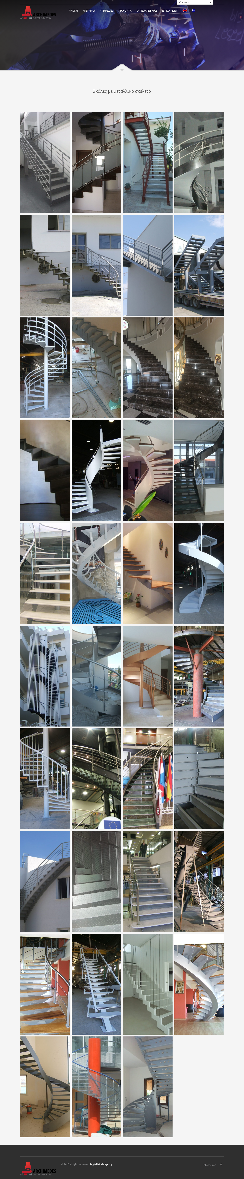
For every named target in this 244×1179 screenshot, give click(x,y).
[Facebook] (221, 1165)
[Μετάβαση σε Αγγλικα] (185, 10)
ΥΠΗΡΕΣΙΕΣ (106, 10)
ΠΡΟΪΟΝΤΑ (125, 10)
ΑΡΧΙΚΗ (73, 10)
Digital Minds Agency (101, 1164)
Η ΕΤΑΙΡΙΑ (89, 10)
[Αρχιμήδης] (39, 12)
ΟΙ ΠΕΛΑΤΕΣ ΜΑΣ (147, 10)
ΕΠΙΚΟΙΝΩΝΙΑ (170, 10)
